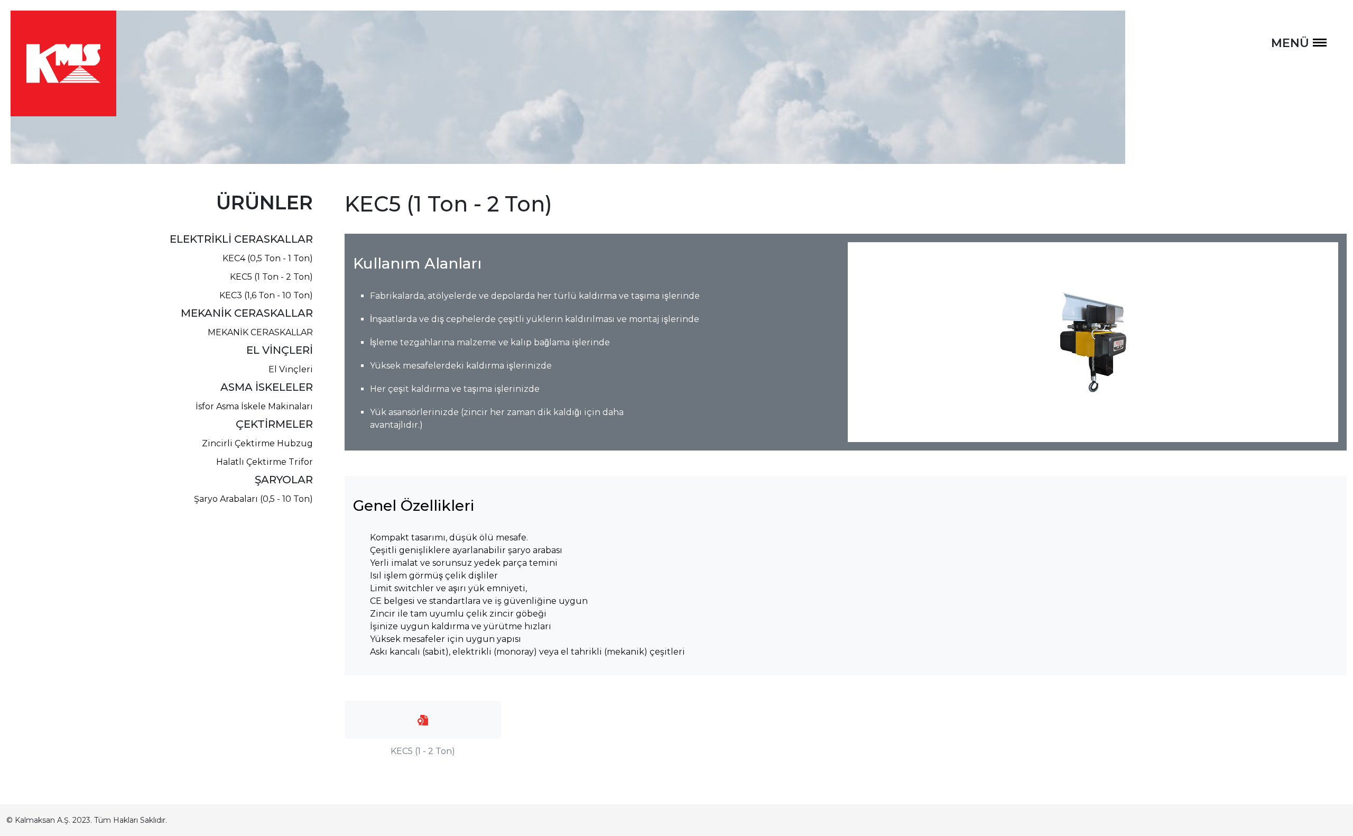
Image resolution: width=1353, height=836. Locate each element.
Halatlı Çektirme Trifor (264, 462)
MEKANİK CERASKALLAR (260, 332)
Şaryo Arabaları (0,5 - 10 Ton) (253, 499)
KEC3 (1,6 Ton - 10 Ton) (266, 295)
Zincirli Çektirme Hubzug (257, 443)
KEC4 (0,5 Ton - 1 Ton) (268, 258)
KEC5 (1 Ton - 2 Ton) (271, 277)
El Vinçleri (290, 369)
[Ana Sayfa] (63, 63)
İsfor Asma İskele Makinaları (254, 406)
